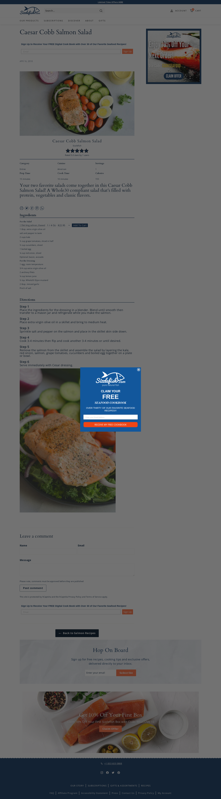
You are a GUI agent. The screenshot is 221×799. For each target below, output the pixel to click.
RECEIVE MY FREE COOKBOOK (110, 424)
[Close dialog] (138, 369)
